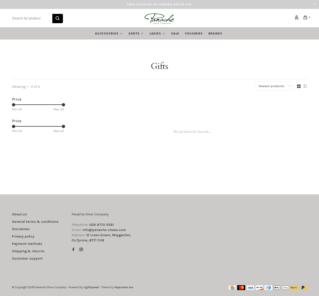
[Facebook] (73, 250)
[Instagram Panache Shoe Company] (81, 250)
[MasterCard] (241, 289)
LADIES (155, 33)
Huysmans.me (123, 287)
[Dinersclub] (268, 289)
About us (19, 214)
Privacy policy (23, 236)
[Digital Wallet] (281, 289)
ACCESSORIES (106, 33)
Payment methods (27, 244)
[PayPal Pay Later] (303, 289)
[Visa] (250, 289)
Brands (215, 33)
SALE (175, 33)
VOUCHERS (194, 33)
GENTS (134, 33)
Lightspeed (91, 287)
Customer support (27, 258)
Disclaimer (21, 229)
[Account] (297, 18)
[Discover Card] (259, 289)
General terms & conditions (35, 222)
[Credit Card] (232, 289)
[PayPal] (294, 289)
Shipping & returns (28, 251)
